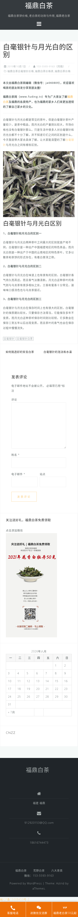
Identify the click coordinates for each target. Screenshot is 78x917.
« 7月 (11, 712)
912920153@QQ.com (39, 822)
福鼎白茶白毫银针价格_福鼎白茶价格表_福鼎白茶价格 (39, 71)
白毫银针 (9, 338)
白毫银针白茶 (25, 338)
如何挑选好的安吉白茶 (20, 352)
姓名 (15, 455)
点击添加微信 (14, 530)
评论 (14, 399)
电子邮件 (18, 474)
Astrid (60, 883)
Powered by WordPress (26, 883)
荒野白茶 (39, 870)
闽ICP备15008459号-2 (14, 899)
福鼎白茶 (39, 6)
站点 (42, 474)
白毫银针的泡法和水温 (58, 352)
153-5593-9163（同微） (51, 66)
